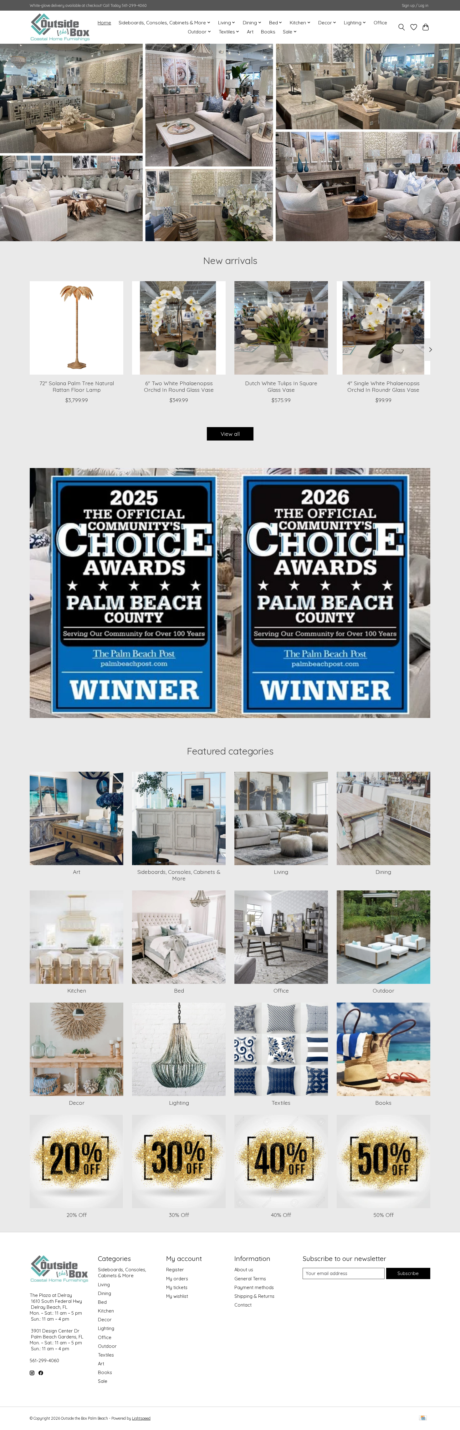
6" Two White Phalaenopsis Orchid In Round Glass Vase (179, 386)
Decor (76, 1102)
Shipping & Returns (254, 1296)
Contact (243, 1305)
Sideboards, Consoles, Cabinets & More (178, 875)
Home (104, 23)
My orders (177, 1279)
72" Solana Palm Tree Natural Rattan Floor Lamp (76, 386)
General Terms (250, 1279)
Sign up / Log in (415, 5)
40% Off (281, 1214)
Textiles (281, 1102)
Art (250, 32)
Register (175, 1270)
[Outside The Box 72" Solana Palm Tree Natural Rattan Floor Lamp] (76, 328)
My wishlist (177, 1296)
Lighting (179, 1102)
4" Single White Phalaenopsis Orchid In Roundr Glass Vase (383, 386)
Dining (383, 871)
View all (230, 433)
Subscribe (408, 1273)
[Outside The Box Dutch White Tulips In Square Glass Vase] (281, 328)
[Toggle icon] (401, 27)
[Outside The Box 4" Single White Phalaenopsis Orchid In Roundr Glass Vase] (383, 328)
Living (281, 871)
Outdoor (383, 990)
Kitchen (76, 990)
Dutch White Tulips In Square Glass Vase (281, 386)
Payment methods (254, 1287)
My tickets (176, 1287)
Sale (102, 1381)
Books (268, 32)
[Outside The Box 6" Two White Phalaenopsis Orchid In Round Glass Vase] (179, 328)
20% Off (77, 1214)
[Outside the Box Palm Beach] (60, 27)
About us (243, 1270)
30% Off (179, 1214)
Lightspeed (141, 1418)
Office (380, 23)
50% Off (383, 1214)
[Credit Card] (423, 1418)
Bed (179, 990)
